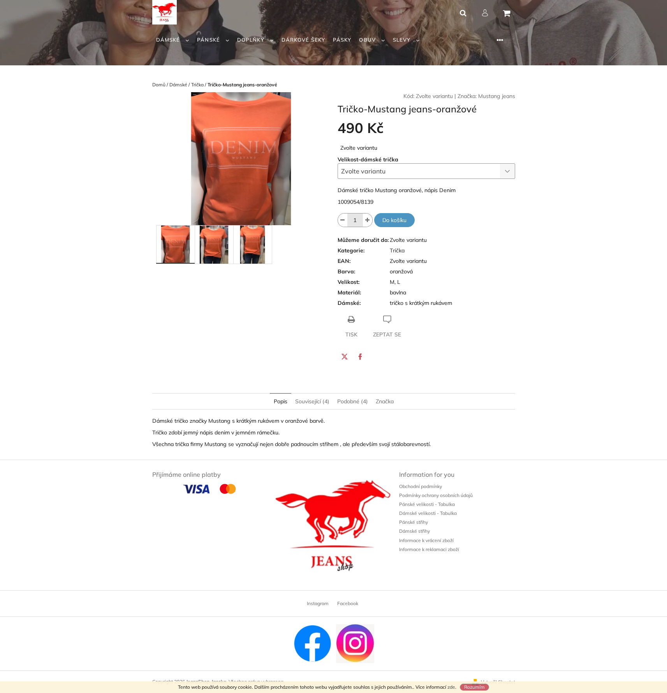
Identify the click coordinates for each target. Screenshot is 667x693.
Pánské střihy (413, 522)
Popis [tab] (280, 401)
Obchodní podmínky (420, 486)
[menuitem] (173, 39)
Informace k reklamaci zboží (429, 549)
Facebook (347, 603)
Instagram (318, 603)
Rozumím (474, 687)
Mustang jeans (496, 96)
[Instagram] (355, 643)
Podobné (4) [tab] (352, 401)
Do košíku (394, 220)
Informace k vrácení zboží (426, 540)
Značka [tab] (385, 401)
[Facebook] (360, 357)
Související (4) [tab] (312, 401)
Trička (397, 250)
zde (451, 687)
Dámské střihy (414, 531)
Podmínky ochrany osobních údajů (436, 495)
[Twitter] (345, 357)
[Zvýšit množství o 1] (367, 220)
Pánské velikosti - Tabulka (427, 504)
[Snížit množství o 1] (342, 220)
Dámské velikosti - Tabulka (428, 513)
